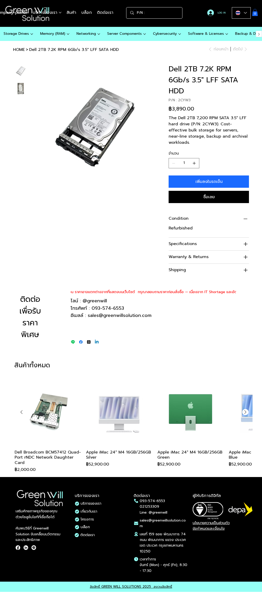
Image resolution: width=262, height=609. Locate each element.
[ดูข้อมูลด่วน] (48, 412)
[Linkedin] (96, 342)
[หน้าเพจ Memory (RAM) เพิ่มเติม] (68, 34)
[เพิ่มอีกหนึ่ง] (194, 163)
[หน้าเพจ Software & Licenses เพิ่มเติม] (226, 34)
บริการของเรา (91, 503)
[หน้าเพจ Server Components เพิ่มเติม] (144, 34)
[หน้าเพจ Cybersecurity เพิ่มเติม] (179, 34)
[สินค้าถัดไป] (245, 412)
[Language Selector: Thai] (241, 13)
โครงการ (87, 519)
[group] (133, 426)
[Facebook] (81, 342)
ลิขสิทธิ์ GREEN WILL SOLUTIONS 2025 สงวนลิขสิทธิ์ (131, 586)
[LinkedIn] (26, 547)
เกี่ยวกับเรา (89, 511)
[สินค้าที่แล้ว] (21, 412)
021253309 (149, 506)
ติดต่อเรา (87, 535)
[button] (255, 12)
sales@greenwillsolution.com (119, 315)
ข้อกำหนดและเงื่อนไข (209, 528)
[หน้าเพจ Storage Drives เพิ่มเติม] (31, 34)
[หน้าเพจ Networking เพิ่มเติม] (98, 34)
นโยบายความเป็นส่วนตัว (211, 523)
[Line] (73, 342)
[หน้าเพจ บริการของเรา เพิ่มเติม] (60, 12)
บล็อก (85, 527)
